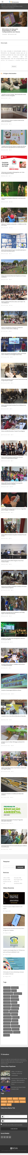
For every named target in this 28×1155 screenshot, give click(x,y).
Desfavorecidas (15, 1026)
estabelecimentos (8, 993)
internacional (15, 987)
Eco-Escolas (6, 996)
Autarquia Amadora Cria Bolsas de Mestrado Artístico (12, 794)
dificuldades (16, 1017)
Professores (7, 1008)
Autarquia (22, 1101)
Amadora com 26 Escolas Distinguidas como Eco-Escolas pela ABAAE (13, 639)
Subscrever (14, 1129)
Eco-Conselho (15, 1008)
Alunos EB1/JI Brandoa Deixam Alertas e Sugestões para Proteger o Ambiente (13, 509)
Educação (14, 4)
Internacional (14, 1023)
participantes (7, 1005)
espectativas (7, 1014)
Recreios (15, 1098)
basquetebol (7, 990)
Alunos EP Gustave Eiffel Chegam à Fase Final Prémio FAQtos (12, 561)
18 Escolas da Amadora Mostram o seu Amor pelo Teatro (13, 198)
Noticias (9, 4)
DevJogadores (15, 1005)
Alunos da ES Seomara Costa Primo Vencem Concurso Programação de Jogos (12, 457)
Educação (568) (17, 877)
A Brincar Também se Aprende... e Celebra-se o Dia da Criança (13, 224)
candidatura (7, 1002)
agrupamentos (17, 993)
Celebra (10, 1098)
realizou (6, 1011)
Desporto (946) (6, 879)
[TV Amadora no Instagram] (7, 1137)
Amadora (4, 1098)
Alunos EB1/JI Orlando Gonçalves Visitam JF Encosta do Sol (13, 535)
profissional (17, 1032)
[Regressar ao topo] (23, 1145)
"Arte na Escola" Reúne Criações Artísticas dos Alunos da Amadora (12, 121)
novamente (6, 999)
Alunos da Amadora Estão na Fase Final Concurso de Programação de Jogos (14, 380)
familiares (14, 1002)
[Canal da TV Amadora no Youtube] (10, 1137)
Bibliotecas (15, 1020)
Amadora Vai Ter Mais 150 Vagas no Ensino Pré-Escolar (13, 742)
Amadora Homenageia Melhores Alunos (11, 690)
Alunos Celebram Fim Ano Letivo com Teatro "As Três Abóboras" (13, 302)
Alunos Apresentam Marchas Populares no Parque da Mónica (13, 276)
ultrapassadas (7, 1017)
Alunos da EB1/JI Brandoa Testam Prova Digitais (13, 431)
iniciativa (14, 990)
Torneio (16, 1101)
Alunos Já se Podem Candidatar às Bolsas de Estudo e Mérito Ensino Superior (14, 587)
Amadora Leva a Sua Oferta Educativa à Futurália (13, 716)
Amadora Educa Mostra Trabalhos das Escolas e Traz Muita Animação (13, 665)
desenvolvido (7, 1020)
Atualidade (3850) (18, 883)
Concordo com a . (12, 1125)
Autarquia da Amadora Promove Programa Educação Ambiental (12, 820)
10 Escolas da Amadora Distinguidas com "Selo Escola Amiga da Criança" (12, 173)
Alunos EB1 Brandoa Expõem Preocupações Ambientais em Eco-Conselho (11, 483)
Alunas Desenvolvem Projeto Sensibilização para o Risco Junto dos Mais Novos (13, 250)
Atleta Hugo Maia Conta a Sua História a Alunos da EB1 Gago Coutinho (13, 768)
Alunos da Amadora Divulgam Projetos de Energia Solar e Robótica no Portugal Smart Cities (13, 354)
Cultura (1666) (6, 877)
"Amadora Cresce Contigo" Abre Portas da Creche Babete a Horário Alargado (13, 95)
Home (4, 4)
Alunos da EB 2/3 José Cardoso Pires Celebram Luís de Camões (13, 406)
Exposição (4, 1101)
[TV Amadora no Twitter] (4, 1137)
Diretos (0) (16, 881)
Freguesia (10, 1101)
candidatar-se (14, 999)
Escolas (9, 1104)
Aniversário (22, 1098)
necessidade (15, 1029)
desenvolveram (14, 1011)
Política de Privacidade (16, 1125)
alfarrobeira (7, 1026)
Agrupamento (14, 996)
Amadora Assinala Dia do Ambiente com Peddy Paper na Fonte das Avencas (13, 613)
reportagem (7, 987)
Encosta (3, 1104)
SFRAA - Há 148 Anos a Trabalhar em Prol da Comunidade (16, 1073)
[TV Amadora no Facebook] (2, 1137)
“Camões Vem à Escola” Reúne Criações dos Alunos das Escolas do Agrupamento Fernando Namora (13, 147)
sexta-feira (14, 1014)
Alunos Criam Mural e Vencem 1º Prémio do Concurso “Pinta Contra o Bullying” (12, 328)
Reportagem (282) (18, 879)
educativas (6, 1035)
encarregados (7, 1029)
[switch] (1, 1124)
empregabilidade (8, 1032)
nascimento (7, 1023)
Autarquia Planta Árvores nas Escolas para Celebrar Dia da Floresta (14, 846)
